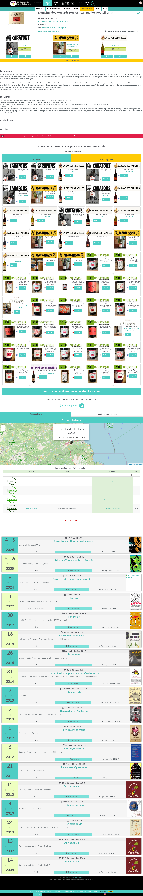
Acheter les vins (87, 9)
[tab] (36, 158)
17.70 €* (13, 220)
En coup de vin (74, 824)
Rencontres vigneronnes (72, 636)
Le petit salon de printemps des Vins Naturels (74, 673)
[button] (93, 3)
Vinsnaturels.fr (20, 3)
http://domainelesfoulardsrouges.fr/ (54, 28)
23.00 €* (124, 198)
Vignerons (48, 2)
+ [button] (3, 426)
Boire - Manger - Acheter (68, 2)
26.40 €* (96, 220)
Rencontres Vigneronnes (74, 767)
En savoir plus (103, 891)
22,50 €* (133, 288)
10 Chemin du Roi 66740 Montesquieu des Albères (53, 21)
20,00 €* (133, 243)
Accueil (68, 877)
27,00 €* (50, 264)
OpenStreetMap (138, 464)
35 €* (127, 334)
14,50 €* (105, 332)
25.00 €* (69, 175)
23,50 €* (22, 377)
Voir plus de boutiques (72, 60)
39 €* (16, 312)
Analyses (67, 9)
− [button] (3, 429)
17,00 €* (22, 177)
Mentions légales (79, 877)
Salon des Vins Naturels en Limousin (73, 541)
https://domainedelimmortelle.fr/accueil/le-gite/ (112, 490)
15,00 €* (22, 331)
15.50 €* (115, 49)
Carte (80, 2)
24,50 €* (133, 310)
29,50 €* (105, 288)
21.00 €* (13, 265)
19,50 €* (22, 288)
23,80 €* (78, 222)
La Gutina (31, 481)
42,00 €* (78, 288)
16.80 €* (41, 220)
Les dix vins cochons (73, 692)
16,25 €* (105, 310)
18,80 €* (105, 179)
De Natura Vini (72, 786)
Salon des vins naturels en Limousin (72, 579)
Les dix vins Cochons (73, 805)
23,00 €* (25, 49)
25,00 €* (50, 242)
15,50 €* (78, 310)
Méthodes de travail (55, 9)
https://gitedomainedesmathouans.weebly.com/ (112, 499)
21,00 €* (22, 201)
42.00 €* (13, 243)
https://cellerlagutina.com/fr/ (112, 481)
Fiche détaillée (74, 552)
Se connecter (37, 894)
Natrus (74, 598)
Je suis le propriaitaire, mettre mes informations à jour (122, 31)
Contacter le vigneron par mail (50, 31)
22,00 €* (43, 377)
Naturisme (74, 617)
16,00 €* (133, 355)
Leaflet (130, 464)
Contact (87, 2)
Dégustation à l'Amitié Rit (74, 711)
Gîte (105, 9)
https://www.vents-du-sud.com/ (112, 508)
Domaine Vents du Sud (31, 508)
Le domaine (40, 9)
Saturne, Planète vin (74, 749)
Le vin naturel (38, 2)
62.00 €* (69, 198)
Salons (56, 2)
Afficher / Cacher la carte (71, 420)
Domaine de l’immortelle (32, 490)
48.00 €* (96, 243)
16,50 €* (50, 332)
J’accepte (110, 891)
